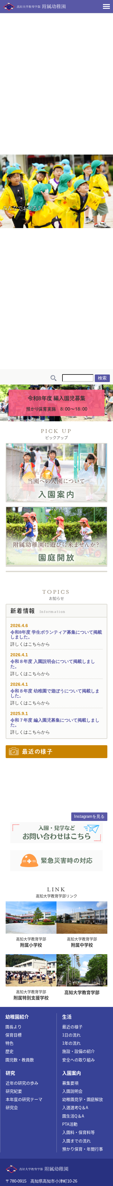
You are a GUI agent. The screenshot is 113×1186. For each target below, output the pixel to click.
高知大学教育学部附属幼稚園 (34, 7)
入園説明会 (72, 1091)
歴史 (9, 1051)
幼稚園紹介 (17, 1016)
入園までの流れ (76, 1141)
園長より (13, 1027)
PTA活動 (70, 1124)
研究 (10, 1072)
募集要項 (70, 1083)
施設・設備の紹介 (78, 1051)
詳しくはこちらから (30, 644)
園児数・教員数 (19, 1060)
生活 (67, 1016)
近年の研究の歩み (22, 1083)
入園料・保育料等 (78, 1132)
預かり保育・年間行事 (82, 1149)
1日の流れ (71, 1035)
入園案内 (71, 1072)
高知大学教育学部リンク (56, 896)
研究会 (12, 1107)
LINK (56, 889)
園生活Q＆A (73, 1116)
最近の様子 (72, 1027)
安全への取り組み (78, 1060)
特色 (9, 1043)
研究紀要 (14, 1091)
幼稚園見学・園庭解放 (82, 1099)
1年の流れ (71, 1043)
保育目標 (13, 1035)
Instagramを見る (89, 816)
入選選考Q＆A (75, 1107)
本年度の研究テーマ (24, 1099)
